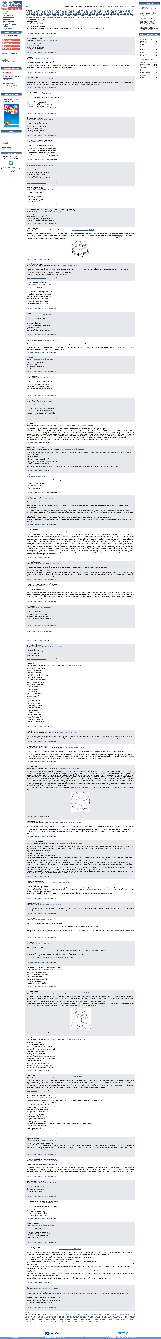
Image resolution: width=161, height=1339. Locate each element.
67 (100, 12)
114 (128, 14)
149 (34, 17)
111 (118, 14)
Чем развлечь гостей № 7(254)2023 (46, 498)
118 (33, 15)
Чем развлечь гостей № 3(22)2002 (40, 23)
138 (103, 15)
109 (111, 14)
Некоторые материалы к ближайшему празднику (11, 77)
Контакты (6, 27)
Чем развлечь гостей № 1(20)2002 (50, 904)
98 (74, 14)
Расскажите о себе (146, 18)
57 (74, 12)
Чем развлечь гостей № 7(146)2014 (42, 94)
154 (51, 17)
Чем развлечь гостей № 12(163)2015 (46, 58)
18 (79, 10)
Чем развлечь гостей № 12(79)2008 (83, 230)
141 (114, 15)
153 (48, 17)
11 (61, 10)
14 (69, 10)
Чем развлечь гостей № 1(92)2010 (75, 665)
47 (47, 12)
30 (111, 10)
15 (71, 10)
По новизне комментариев (125, 6)
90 (53, 14)
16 (74, 10)
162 (79, 17)
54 (66, 12)
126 (61, 15)
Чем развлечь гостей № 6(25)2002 (50, 563)
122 (47, 15)
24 (95, 10)
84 (37, 14)
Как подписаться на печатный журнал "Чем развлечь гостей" (11, 99)
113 (124, 14)
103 (90, 14)
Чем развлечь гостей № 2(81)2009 (72, 1077)
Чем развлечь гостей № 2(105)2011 (42, 401)
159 (69, 17)
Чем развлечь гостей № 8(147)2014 (42, 189)
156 (58, 17)
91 (55, 14)
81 (29, 14)
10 (58, 10)
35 (124, 10)
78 (129, 12)
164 (86, 17)
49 (53, 12)
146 (131, 15)
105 (97, 14)
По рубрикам (7, 43)
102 (86, 14)
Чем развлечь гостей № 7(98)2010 (75, 748)
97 (71, 14)
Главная (6, 11)
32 (116, 10)
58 (76, 12)
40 (29, 12)
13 (66, 10)
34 (121, 10)
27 (103, 10)
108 (107, 14)
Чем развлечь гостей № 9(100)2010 (70, 823)
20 (84, 10)
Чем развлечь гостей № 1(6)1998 (86, 425)
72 (113, 12)
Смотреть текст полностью (36, 34)
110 (114, 14)
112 (121, 14)
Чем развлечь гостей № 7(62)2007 (68, 265)
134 (89, 15)
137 (100, 15)
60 (81, 12)
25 (98, 10)
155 (55, 17)
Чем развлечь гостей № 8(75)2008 (42, 920)
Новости (6, 13)
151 (41, 17)
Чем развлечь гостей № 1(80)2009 (42, 79)
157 (62, 17)
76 (124, 12)
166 (93, 17)
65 (95, 12)
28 (105, 10)
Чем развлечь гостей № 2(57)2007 (54, 340)
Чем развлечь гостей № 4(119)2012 (70, 1249)
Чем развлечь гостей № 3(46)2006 (41, 284)
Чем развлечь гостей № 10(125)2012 (43, 585)
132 (82, 15)
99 (76, 14)
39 (26, 12)
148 (30, 17)
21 (87, 10)
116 (27, 15)
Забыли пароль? (6, 149)
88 (47, 14)
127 (65, 15)
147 (27, 17)
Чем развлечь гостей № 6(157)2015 (42, 1203)
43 (37, 12)
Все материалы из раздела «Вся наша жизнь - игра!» (10, 85)
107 (104, 14)
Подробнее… (143, 15)
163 (83, 17)
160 (72, 17)
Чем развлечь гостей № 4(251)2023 (42, 476)
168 (100, 17)
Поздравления (8, 91)
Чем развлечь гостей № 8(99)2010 (68, 768)
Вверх (27, 1312)
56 (71, 12)
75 (121, 12)
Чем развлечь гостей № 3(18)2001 (74, 449)
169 (104, 17)
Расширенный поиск (9, 61)
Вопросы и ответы (9, 25)
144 (124, 15)
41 (32, 12)
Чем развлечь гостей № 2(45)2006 (43, 359)
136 (96, 15)
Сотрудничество (8, 21)
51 (58, 12)
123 (51, 15)
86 (42, 14)
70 (108, 12)
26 (100, 10)
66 (97, 12)
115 (131, 14)
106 (100, 14)
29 (108, 10)
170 (107, 17)
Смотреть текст (32, 259)
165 (90, 17)
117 (30, 15)
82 (32, 14)
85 (39, 14)
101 (83, 14)
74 (118, 12)
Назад (28, 6)
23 (92, 10)
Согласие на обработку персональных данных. (121, 1338)
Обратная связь (8, 28)
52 (60, 12)
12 (63, 10)
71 (110, 12)
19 (82, 10)
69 (105, 12)
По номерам (7, 40)
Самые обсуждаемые (10, 53)
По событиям (7, 49)
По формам (7, 46)
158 (65, 17)
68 (103, 12)
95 (66, 14)
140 (110, 15)
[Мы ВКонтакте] (11, 164)
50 (55, 12)
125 (58, 15)
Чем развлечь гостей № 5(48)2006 (51, 211)
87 (45, 14)
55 (68, 12)
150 (37, 17)
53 (63, 12)
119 (37, 15)
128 (68, 15)
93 (60, 14)
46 (45, 12)
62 (87, 12)
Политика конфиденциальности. (55, 1338)
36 (126, 10)
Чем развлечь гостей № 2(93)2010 (41, 377)
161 (76, 17)
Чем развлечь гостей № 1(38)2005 (74, 531)
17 (77, 10)
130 (75, 15)
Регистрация (6, 147)
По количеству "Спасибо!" (105, 6)
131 (79, 15)
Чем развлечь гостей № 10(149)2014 (46, 1160)
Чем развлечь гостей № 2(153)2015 (53, 1140)
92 (58, 14)
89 (50, 14)
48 (50, 12)
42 (34, 12)
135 (93, 15)
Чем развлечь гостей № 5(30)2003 (51, 646)
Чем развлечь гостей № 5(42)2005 (59, 882)
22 (90, 10)
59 (79, 12)
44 (39, 12)
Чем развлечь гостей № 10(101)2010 (42, 607)
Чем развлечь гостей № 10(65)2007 (42, 631)
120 (40, 15)
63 (89, 12)
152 (44, 17)
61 (84, 12)
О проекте (6, 19)
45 (42, 12)
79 (131, 12)
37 (129, 10)
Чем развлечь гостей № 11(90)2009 (46, 1097)
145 (128, 15)
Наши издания (8, 23)
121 (44, 15)
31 (113, 10)
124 (54, 15)
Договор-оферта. (14, 1338)
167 (97, 17)
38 (132, 10)
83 (34, 14)
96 (68, 14)
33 (119, 10)
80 (26, 14)
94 (63, 14)
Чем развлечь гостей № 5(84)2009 (41, 315)
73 (116, 12)
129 (72, 15)
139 (107, 15)
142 (117, 15)
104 (93, 14)
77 (126, 12)
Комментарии (144, 7)
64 (92, 12)
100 (79, 14)
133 (86, 15)
